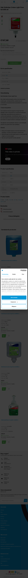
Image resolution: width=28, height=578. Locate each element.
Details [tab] (14, 274)
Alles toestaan (14, 297)
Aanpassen (13, 302)
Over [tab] (23, 274)
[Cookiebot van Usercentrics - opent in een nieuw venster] (20, 270)
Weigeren (14, 306)
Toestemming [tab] (5, 274)
